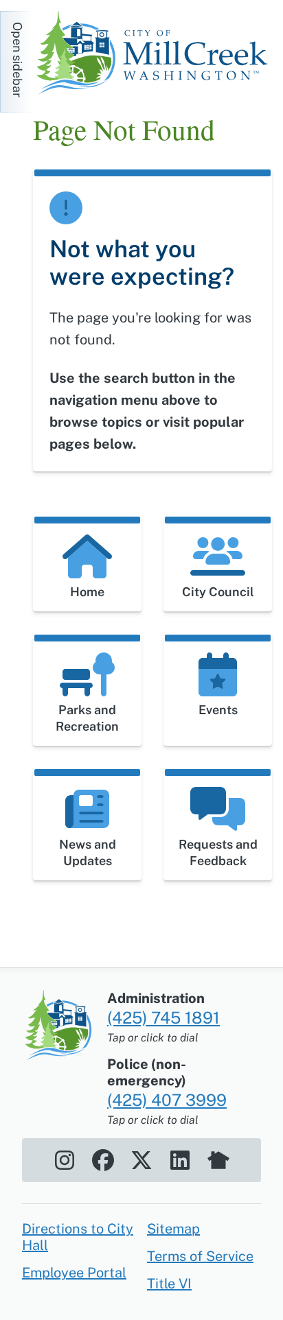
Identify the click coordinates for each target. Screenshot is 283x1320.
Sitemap (173, 1229)
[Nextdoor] (218, 1160)
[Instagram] (64, 1160)
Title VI (169, 1283)
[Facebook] (103, 1160)
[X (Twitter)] (141, 1160)
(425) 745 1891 (163, 1017)
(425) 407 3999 (167, 1099)
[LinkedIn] (179, 1160)
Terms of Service (200, 1256)
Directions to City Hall (77, 1237)
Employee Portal (74, 1272)
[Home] (156, 55)
